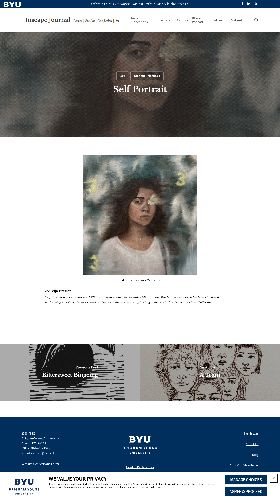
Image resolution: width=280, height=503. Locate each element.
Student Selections (147, 76)
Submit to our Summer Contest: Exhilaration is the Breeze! (140, 4)
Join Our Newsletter (244, 465)
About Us (252, 444)
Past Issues (251, 433)
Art (122, 76)
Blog (255, 455)
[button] (274, 478)
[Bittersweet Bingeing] (70, 372)
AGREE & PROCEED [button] (246, 491)
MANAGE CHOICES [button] (246, 479)
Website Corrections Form (40, 464)
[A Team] (210, 372)
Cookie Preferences (140, 467)
